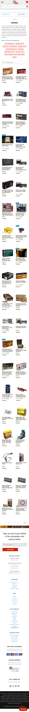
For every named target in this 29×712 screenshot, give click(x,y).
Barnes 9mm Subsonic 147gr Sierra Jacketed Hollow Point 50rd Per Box (21, 487)
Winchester (14, 621)
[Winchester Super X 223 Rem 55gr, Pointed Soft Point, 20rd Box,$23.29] (21, 367)
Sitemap (14, 587)
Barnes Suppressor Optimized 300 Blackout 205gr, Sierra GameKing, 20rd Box (7, 487)
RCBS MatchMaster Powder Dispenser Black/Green (20, 441)
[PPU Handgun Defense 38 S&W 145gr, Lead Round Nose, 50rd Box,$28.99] (21, 94)
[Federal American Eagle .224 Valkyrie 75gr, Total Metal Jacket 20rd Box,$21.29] (21, 71)
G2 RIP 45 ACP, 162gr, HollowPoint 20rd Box (21, 191)
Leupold (14, 623)
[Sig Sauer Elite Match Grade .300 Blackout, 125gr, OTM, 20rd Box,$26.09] (7, 367)
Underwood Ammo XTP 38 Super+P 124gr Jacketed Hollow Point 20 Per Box (21, 510)
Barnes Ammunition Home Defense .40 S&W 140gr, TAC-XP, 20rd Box (6, 282)
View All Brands (14, 627)
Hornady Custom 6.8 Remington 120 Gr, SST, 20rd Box (21, 305)
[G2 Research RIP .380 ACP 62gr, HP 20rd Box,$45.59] (21, 321)
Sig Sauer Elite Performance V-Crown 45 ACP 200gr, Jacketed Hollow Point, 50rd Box (7, 329)
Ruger (14, 618)
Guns (14, 596)
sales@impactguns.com (14, 573)
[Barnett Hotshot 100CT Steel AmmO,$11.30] (21, 457)
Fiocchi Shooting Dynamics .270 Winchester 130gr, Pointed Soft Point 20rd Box (7, 260)
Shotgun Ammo (22, 46)
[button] (14, 14)
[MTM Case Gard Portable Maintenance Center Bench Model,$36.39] (21, 389)
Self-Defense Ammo (10, 51)
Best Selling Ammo (9, 43)
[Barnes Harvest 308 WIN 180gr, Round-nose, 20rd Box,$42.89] (7, 503)
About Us (14, 583)
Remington (14, 626)
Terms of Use (14, 638)
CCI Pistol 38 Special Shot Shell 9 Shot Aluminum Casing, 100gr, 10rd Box (21, 214)
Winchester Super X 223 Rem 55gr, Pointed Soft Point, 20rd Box (21, 373)
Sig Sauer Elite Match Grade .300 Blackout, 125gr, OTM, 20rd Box (7, 373)
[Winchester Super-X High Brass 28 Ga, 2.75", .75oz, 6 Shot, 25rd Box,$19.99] (7, 208)
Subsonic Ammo (20, 51)
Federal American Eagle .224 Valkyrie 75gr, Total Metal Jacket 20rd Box (21, 78)
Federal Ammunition (14, 624)
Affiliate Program (14, 588)
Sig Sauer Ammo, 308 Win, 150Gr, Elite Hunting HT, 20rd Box (7, 305)
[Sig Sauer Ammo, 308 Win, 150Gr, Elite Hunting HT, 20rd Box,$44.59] (7, 298)
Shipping (14, 585)
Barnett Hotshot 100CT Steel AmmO (21, 463)
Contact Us (14, 641)
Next (25, 522)
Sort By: (4, 62)
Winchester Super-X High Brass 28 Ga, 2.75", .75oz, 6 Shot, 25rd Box (7, 214)
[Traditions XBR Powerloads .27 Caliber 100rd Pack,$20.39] (21, 344)
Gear (14, 602)
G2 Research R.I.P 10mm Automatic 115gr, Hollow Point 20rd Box (21, 236)
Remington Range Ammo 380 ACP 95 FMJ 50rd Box (7, 418)
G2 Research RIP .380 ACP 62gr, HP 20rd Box (21, 327)
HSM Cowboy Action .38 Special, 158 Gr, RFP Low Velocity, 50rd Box (7, 350)
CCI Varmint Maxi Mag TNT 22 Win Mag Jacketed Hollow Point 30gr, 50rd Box (7, 396)
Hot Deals (14, 604)
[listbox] (11, 62)
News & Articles (15, 582)
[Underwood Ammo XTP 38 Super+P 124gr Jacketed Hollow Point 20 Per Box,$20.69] (21, 503)
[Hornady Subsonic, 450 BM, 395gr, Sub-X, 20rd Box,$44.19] (7, 94)
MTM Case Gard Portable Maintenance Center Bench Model (21, 395)
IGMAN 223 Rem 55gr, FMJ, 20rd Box (7, 145)
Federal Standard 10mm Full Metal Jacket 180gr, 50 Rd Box (7, 123)
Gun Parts (14, 599)
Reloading (20, 49)
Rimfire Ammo (13, 46)
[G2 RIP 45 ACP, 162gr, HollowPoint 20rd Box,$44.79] (21, 185)
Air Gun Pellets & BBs (19, 54)
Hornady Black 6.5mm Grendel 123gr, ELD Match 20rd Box (7, 168)
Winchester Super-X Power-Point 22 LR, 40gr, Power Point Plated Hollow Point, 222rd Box (7, 237)
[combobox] (13, 6)
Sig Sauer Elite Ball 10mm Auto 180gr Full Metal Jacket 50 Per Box (21, 123)
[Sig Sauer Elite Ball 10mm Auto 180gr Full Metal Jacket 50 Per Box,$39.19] (21, 117)
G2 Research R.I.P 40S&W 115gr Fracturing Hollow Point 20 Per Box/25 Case (21, 169)
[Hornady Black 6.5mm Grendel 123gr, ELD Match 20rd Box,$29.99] (7, 162)
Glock (14, 619)
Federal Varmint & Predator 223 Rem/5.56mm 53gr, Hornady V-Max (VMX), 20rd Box (21, 147)
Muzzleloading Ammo (11, 49)
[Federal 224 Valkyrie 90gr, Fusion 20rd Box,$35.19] (21, 276)
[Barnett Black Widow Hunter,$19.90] (7, 457)
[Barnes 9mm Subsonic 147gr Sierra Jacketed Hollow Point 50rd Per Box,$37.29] (21, 480)
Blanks (14, 57)
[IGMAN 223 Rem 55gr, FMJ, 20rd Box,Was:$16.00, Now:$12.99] (7, 139)
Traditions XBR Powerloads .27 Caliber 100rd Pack (21, 350)
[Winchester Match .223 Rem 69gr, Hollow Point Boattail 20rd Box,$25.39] (7, 185)
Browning (14, 611)
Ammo (14, 597)
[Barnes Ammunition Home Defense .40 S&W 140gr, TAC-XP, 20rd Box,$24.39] (7, 276)
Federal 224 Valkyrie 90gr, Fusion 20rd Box (21, 281)
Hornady (14, 614)
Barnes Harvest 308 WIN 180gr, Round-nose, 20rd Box (7, 509)
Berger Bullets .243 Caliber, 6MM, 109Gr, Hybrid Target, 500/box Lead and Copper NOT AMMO (21, 419)
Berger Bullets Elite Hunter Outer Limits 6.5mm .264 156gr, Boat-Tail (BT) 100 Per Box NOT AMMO (7, 442)
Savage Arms (14, 613)
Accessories (14, 600)
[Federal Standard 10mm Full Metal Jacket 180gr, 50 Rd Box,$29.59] (7, 117)
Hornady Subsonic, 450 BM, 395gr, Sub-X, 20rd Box (7, 100)
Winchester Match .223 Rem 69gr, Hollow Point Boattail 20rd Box (7, 191)
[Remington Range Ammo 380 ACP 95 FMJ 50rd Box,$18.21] (7, 412)
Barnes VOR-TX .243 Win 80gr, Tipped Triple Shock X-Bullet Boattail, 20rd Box (7, 78)
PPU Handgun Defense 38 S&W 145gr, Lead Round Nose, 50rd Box (21, 100)
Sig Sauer (14, 616)
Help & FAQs (14, 636)
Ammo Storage (8, 54)
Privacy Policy (14, 640)
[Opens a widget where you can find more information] (23, 709)
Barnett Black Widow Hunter (7, 463)
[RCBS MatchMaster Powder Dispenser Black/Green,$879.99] (21, 435)
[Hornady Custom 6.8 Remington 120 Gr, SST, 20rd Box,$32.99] (21, 298)
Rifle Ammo (6, 46)
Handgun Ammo (20, 43)
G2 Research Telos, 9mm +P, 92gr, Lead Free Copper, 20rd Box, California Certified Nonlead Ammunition (21, 260)
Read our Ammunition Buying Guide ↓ (11, 40)
